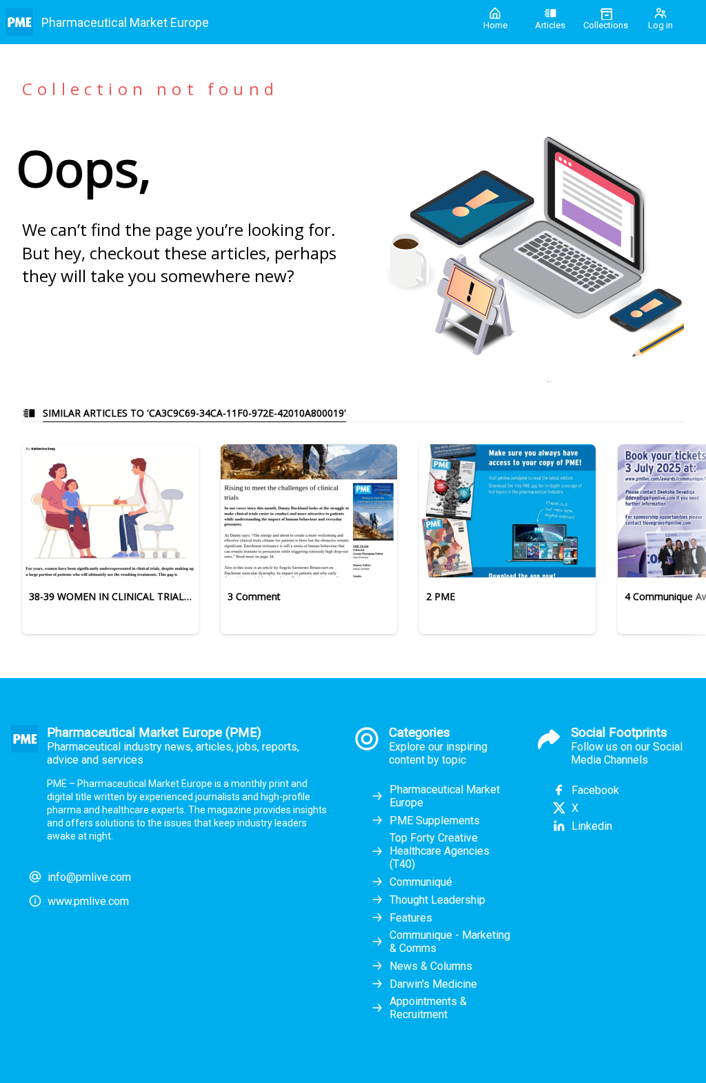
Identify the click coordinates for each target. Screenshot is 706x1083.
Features (411, 917)
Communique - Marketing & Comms (450, 941)
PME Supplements (435, 820)
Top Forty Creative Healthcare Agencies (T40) (440, 851)
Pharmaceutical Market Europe (445, 796)
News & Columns (431, 966)
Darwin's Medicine (433, 984)
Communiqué (421, 881)
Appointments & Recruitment (428, 1008)
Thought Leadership (437, 899)
